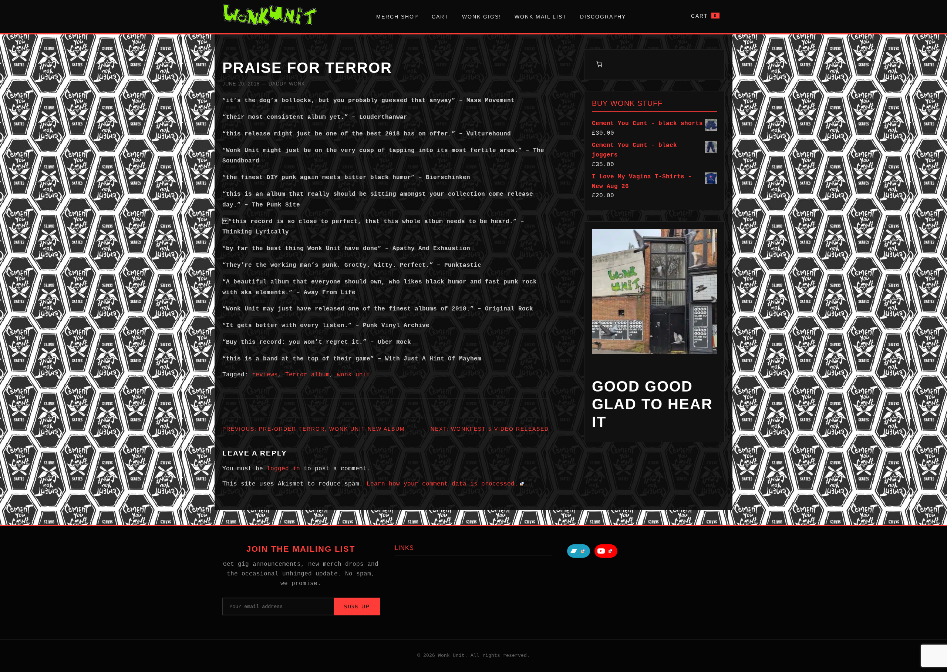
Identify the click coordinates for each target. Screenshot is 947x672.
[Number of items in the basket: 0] (599, 64)
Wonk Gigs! (481, 17)
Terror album (307, 375)
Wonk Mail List (541, 17)
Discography (603, 17)
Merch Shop (397, 17)
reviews (265, 375)
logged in (283, 469)
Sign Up (357, 606)
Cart (440, 17)
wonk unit (353, 375)
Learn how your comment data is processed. (442, 484)
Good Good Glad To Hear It (652, 404)
